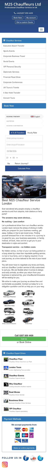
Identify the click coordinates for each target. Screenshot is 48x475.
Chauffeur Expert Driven (15, 353)
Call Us (24, 339)
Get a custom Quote (25, 22)
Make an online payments (24, 448)
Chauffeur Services (13, 40)
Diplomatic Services (11, 72)
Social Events (8, 61)
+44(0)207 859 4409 (24, 13)
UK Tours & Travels (11, 87)
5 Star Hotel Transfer (11, 92)
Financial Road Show (11, 77)
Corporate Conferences (12, 82)
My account (31, 17)
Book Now (18, 17)
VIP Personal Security (12, 66)
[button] (5, 187)
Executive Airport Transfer (13, 45)
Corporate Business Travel (14, 56)
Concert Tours (9, 98)
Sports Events (9, 51)
